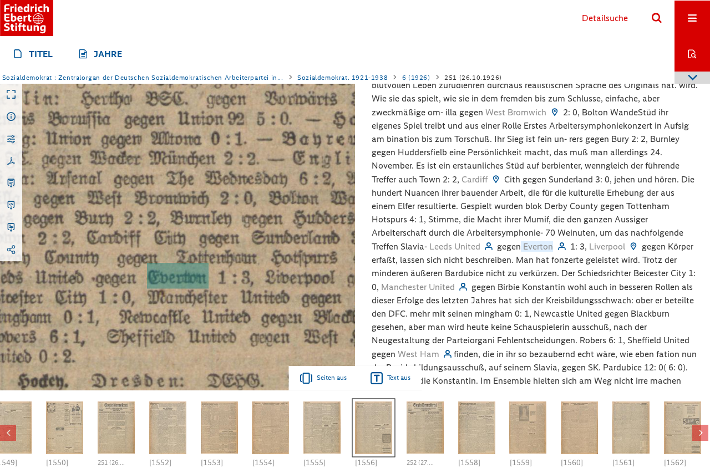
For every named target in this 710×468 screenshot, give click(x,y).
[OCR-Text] (11, 183)
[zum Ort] (555, 112)
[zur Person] (489, 246)
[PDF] (11, 161)
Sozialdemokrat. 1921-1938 (342, 78)
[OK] (656, 18)
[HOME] (26, 18)
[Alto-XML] (11, 206)
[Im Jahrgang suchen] (692, 54)
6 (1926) (416, 78)
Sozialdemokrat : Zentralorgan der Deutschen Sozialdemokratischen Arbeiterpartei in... (142, 78)
